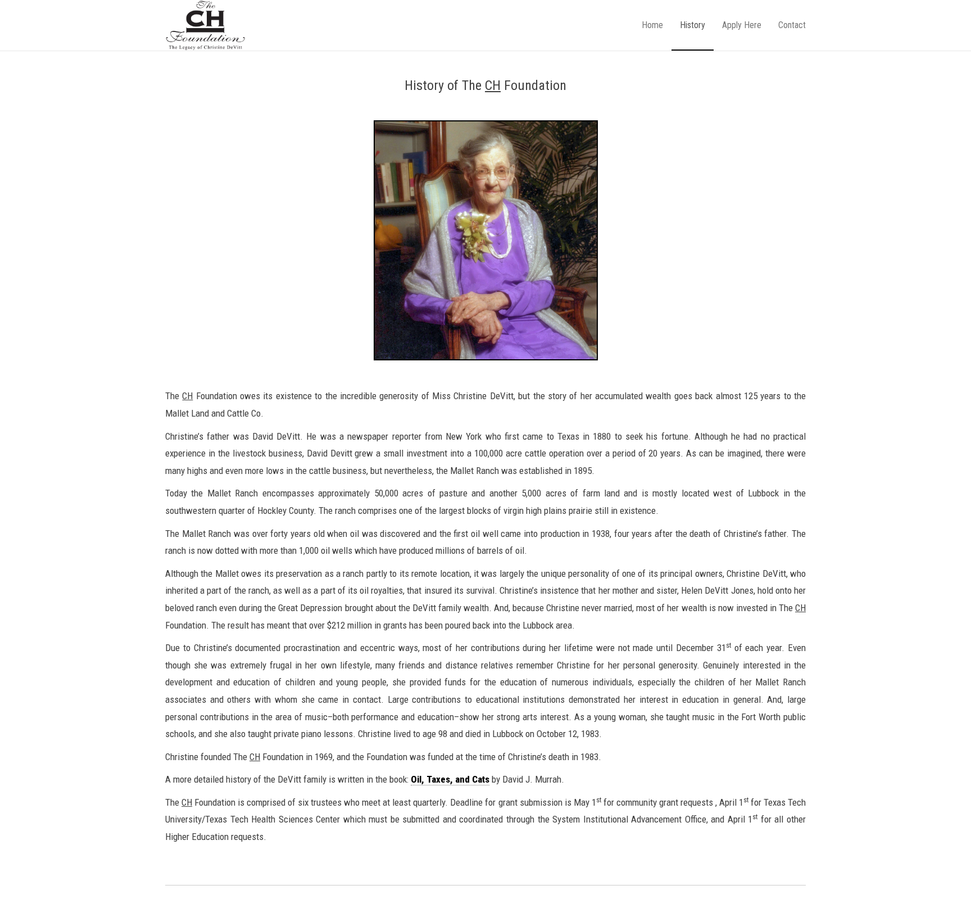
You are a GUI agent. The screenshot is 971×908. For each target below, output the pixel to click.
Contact (792, 25)
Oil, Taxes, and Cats (450, 779)
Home (652, 25)
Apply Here (741, 25)
